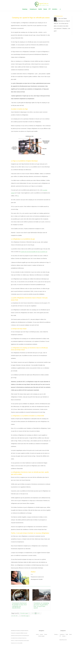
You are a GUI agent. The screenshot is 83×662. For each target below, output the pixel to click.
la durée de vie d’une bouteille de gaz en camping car (33, 251)
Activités (54, 9)
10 (12, 615)
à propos (41, 634)
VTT (50, 9)
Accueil (37, 634)
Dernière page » (25, 615)
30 (16, 615)
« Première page (23, 613)
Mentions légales (41, 636)
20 (14, 615)
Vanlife (40, 9)
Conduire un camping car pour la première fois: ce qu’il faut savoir (41, 605)
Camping (24, 9)
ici (18, 195)
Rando (45, 9)
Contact (45, 634)
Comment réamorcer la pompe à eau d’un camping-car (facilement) (19, 605)
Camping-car (33, 9)
